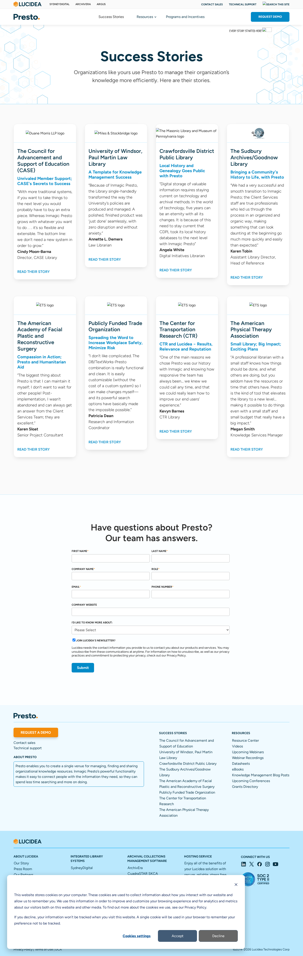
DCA (58, 949)
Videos (237, 746)
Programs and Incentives (185, 17)
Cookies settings (137, 936)
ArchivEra (83, 4)
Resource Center (245, 740)
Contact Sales (212, 4)
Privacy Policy (23, 949)
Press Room (23, 869)
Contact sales (24, 743)
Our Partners (23, 875)
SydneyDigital (59, 4)
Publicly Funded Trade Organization (187, 792)
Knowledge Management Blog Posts (260, 775)
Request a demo (36, 732)
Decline (218, 936)
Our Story (21, 863)
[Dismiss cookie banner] (236, 885)
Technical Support (242, 4)
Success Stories (111, 17)
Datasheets (241, 763)
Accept (177, 936)
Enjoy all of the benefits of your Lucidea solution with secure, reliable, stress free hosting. (205, 874)
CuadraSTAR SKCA (143, 873)
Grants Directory (245, 787)
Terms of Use (44, 949)
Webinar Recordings (248, 758)
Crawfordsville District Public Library (187, 763)
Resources (145, 17)
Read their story (33, 272)
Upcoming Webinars (248, 752)
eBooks (238, 769)
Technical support (28, 748)
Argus (101, 4)
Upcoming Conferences (251, 781)
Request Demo (270, 17)
